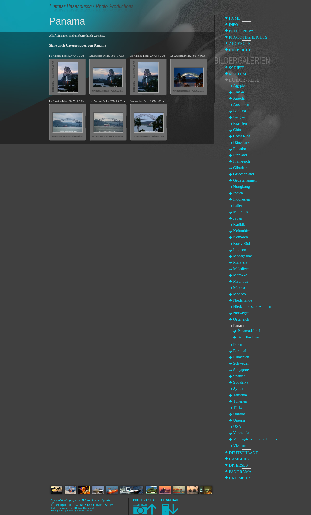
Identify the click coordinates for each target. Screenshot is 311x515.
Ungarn (239, 420)
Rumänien (241, 357)
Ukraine (239, 414)
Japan (237, 218)
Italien (238, 205)
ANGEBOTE (240, 44)
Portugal (239, 351)
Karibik (239, 224)
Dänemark (241, 142)
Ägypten (240, 86)
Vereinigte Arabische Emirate (255, 439)
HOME (235, 18)
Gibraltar (240, 168)
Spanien (239, 376)
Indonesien (241, 199)
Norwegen (241, 313)
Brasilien (240, 123)
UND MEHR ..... (242, 478)
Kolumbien (242, 231)
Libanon (239, 250)
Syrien (238, 389)
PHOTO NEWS (241, 31)
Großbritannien (245, 180)
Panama (239, 325)
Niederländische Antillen (252, 306)
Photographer (57, 510)
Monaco (239, 294)
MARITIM (237, 74)
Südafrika (240, 382)
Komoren (240, 237)
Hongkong (241, 187)
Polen (237, 344)
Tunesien (240, 401)
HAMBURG (239, 459)
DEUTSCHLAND (244, 453)
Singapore (241, 370)
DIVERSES (238, 465)
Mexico (239, 288)
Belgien (239, 117)
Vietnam (239, 445)
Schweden (241, 363)
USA (237, 426)
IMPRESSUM (104, 505)
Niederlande (242, 300)
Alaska (238, 92)
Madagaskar (242, 256)
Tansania (240, 395)
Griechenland (243, 174)
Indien (238, 193)
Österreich (241, 319)
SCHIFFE (237, 68)
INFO (233, 25)
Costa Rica (241, 136)
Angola (239, 98)
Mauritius (240, 212)
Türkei (238, 407)
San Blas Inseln (249, 337)
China (237, 130)
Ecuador (239, 149)
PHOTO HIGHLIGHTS (248, 37)
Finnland (240, 155)
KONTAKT (87, 505)
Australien (241, 104)
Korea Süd (241, 243)
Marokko (240, 275)
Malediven (241, 269)
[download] (169, 513)
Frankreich (241, 161)
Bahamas (240, 111)
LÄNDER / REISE (244, 80)
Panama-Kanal (249, 331)
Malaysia (240, 262)
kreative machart (84, 510)
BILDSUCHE (240, 50)
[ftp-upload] (144, 513)
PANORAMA (240, 472)
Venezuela (241, 433)
